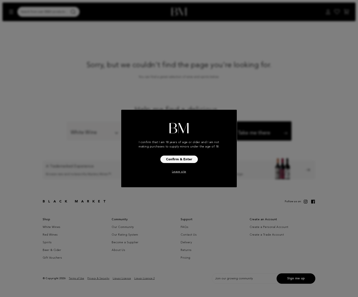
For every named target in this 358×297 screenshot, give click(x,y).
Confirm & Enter (179, 159)
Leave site (179, 171)
